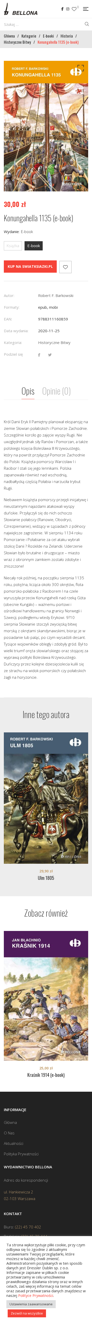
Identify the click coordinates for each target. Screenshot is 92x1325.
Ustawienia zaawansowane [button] (31, 1304)
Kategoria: (13, 342)
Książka (13, 245)
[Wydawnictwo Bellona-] (20, 9)
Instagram (67, 9)
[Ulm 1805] (46, 798)
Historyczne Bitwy (54, 342)
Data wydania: (16, 330)
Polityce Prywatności (35, 1295)
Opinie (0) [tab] (56, 390)
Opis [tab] (27, 390)
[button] (79, 69)
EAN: (8, 318)
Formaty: (11, 307)
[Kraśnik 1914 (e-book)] (46, 996)
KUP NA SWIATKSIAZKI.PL (30, 266)
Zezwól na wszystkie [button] (27, 1313)
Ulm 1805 (46, 877)
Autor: (9, 295)
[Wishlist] (74, 9)
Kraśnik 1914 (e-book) (46, 1074)
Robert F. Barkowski (55, 295)
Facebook (62, 9)
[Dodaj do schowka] (65, 267)
